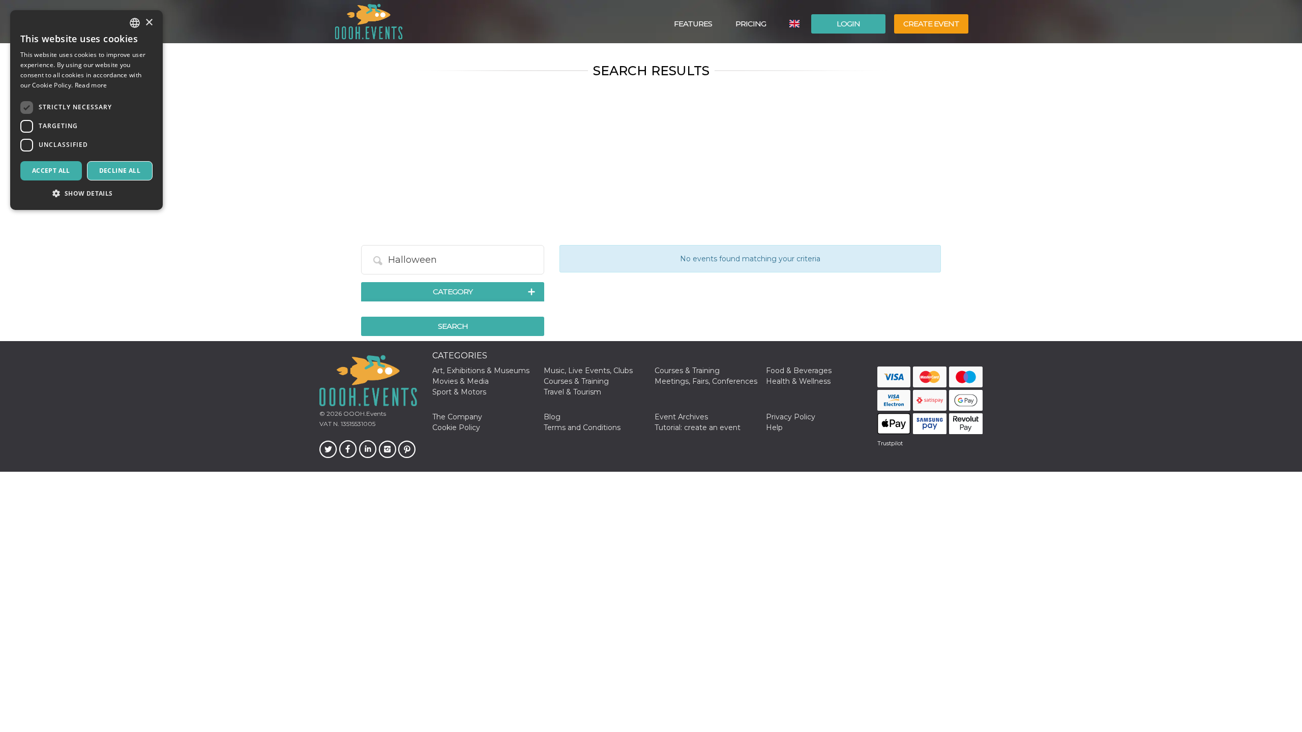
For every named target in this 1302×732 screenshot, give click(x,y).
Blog (552, 416)
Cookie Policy (456, 427)
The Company (457, 416)
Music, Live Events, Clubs (588, 370)
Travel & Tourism (572, 391)
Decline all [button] (119, 170)
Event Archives (681, 416)
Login (848, 23)
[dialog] (86, 110)
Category (452, 291)
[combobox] (135, 23)
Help (774, 427)
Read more (91, 85)
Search (453, 326)
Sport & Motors (459, 391)
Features (693, 23)
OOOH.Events (364, 413)
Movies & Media (460, 381)
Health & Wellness (798, 381)
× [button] (149, 22)
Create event (931, 23)
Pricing (750, 23)
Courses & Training (687, 370)
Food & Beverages (799, 370)
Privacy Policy (790, 416)
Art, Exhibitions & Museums (480, 370)
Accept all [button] (51, 170)
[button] (86, 193)
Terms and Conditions (582, 427)
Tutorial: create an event (698, 427)
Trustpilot (890, 443)
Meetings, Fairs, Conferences (706, 381)
